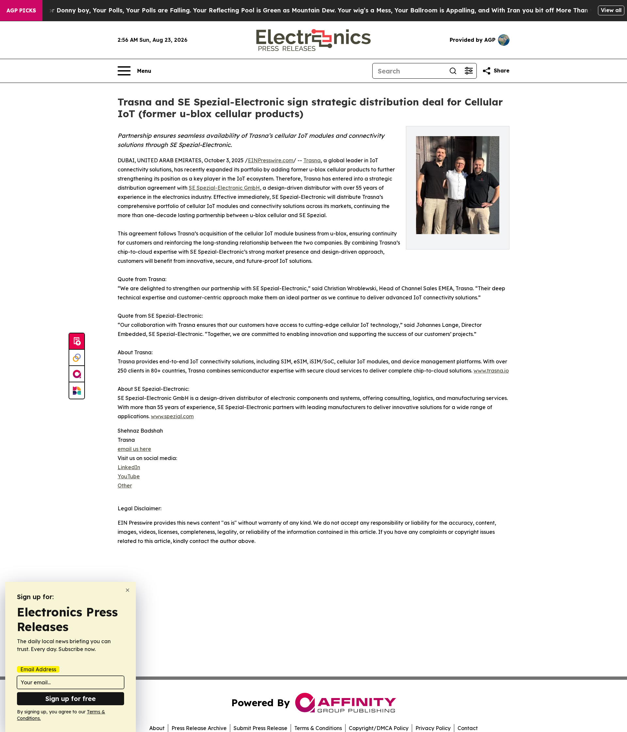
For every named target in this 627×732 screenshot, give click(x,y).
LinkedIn (129, 467)
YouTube (129, 476)
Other (125, 485)
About (157, 728)
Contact (468, 728)
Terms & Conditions (318, 728)
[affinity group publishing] (76, 374)
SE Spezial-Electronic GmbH (224, 187)
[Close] (127, 590)
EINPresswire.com (270, 160)
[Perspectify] (76, 358)
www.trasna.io (491, 370)
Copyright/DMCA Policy (379, 728)
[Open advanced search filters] (468, 70)
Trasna (312, 160)
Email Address (38, 669)
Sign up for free (70, 698)
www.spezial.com (172, 416)
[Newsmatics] (76, 390)
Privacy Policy (433, 728)
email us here (134, 449)
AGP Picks (21, 10)
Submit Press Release (260, 728)
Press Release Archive (199, 728)
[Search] (453, 70)
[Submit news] (76, 341)
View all (611, 10)
